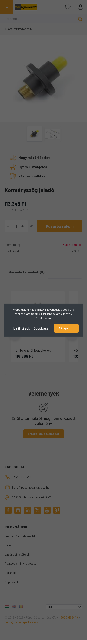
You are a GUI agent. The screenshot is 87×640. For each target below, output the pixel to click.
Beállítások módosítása (31, 328)
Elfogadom (66, 328)
